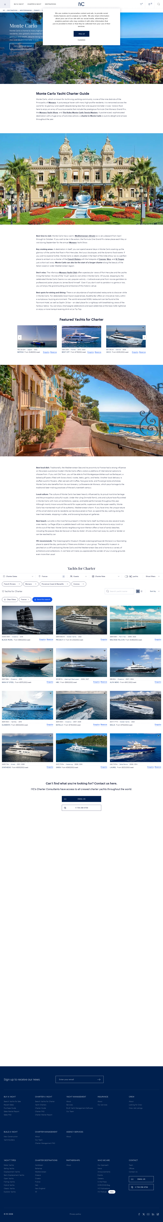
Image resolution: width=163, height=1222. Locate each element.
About (68, 1101)
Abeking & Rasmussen (72, 685)
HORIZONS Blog (104, 1185)
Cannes (102, 259)
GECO (64, 352)
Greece (38, 1175)
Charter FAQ (39, 1111)
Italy (36, 1185)
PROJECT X (60, 646)
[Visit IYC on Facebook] (139, 1214)
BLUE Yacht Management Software (79, 1108)
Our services (102, 1105)
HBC (57, 689)
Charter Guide (40, 1108)
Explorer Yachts (10, 1192)
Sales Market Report (11, 1111)
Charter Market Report (43, 1115)
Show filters (150, 583)
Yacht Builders (9, 1140)
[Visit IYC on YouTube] (148, 1214)
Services (69, 1105)
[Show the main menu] (5, 4)
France (37, 10)
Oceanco (15, 643)
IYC (4, 10)
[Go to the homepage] (81, 4)
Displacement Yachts (12, 1172)
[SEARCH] (158, 4)
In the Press (102, 1182)
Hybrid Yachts (9, 1185)
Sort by (153, 597)
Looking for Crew (135, 1105)
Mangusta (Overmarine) (124, 349)
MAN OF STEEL (8, 689)
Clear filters (11, 606)
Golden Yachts (71, 643)
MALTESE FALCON (117, 646)
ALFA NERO (114, 689)
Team (131, 1165)
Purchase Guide (10, 1108)
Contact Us (133, 1172)
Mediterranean (26, 10)
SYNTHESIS (6, 774)
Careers (101, 1178)
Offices (131, 1168)
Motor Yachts (9, 1165)
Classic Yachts (9, 1188)
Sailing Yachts (9, 1168)
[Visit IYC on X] (143, 1214)
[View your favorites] (141, 4)
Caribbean (39, 1165)
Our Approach (103, 1165)
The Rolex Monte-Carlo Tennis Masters (80, 112)
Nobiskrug (69, 770)
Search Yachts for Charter (45, 1101)
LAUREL (113, 774)
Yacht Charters (40, 1105)
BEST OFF (21, 352)
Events (100, 1175)
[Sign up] (99, 1079)
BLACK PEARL (7, 646)
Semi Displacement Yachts (14, 1175)
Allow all (82, 34)
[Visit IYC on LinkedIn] (153, 1214)
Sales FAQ (7, 1115)
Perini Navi (122, 643)
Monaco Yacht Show (48, 112)
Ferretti (28, 349)
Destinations (50, 4)
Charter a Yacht (34, 4)
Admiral (73, 349)
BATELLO (59, 731)
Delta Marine (124, 770)
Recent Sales (9, 1105)
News (100, 1168)
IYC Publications (104, 1188)
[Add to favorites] (54, 327)
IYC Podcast (102, 1192)
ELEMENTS (6, 731)
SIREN (58, 774)
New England (40, 1188)
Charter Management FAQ (45, 1143)
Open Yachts (9, 1178)
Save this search (43, 606)
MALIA (112, 731)
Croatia (37, 1178)
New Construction (11, 1136)
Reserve (53, 352)
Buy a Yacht (19, 4)
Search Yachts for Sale (12, 1101)
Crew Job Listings (135, 1108)
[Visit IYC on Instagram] (157, 1214)
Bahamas (38, 1168)
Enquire (46, 352)
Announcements (104, 1172)
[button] (144, 340)
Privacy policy (75, 1214)
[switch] (133, 582)
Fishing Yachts (9, 1182)
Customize (81, 40)
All (36, 1192)
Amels (13, 770)
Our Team (70, 1111)
